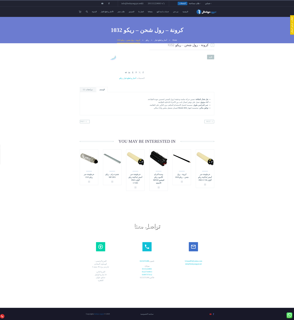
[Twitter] (140, 74)
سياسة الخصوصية (147, 316)
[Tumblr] (133, 74)
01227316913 (147, 273)
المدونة (94, 12)
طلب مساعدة (194, 3)
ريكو (121, 80)
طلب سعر (121, 12)
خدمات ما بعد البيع (163, 12)
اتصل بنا (141, 12)
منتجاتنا (150, 12)
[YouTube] (102, 3)
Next (208, 123)
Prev (82, 123)
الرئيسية (185, 12)
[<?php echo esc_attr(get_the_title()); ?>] (205, 186)
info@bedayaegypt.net (131, 3)
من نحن (175, 12)
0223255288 (144, 263)
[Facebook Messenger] (3, 173)
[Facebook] (109, 3)
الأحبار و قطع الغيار (107, 12)
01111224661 (147, 271)
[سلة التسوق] (81, 11)
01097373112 (147, 276)
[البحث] (87, 11)
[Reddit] (126, 74)
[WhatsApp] (3, 167)
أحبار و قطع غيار (130, 80)
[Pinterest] (136, 74)
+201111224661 (155, 3)
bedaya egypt (99, 316)
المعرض (131, 12)
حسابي (207, 3)
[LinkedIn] (129, 74)
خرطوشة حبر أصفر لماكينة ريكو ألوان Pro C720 (205, 179)
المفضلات (182, 3)
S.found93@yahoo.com (193, 263)
